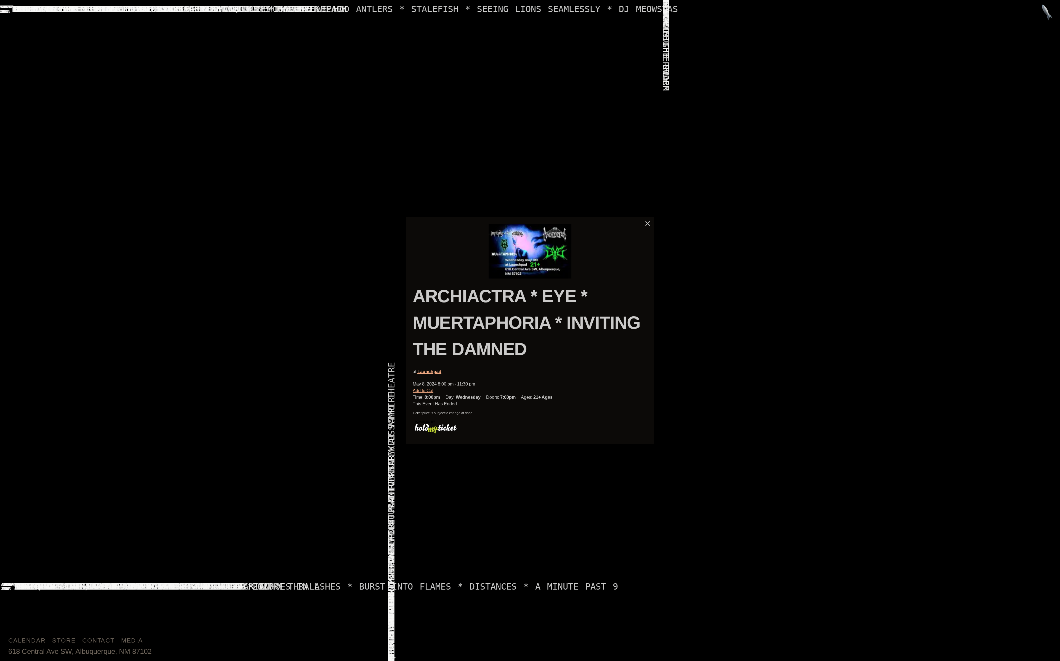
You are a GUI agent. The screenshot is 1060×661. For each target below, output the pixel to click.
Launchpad (429, 371)
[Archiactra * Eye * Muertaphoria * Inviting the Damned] (530, 251)
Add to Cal (423, 390)
